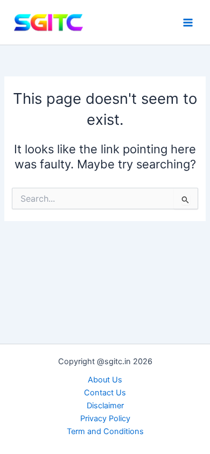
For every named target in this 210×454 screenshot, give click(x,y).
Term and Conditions (105, 431)
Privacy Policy (105, 418)
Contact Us (105, 393)
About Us (105, 380)
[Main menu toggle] (188, 22)
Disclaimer (105, 405)
